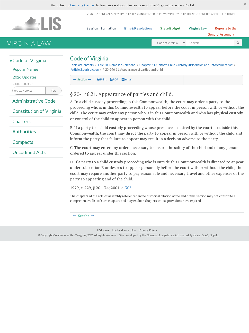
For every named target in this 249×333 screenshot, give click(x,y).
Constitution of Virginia (36, 111)
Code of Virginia (29, 60)
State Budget (170, 28)
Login (231, 13)
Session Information (101, 28)
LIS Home (103, 230)
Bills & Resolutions (138, 28)
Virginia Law (198, 28)
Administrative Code (34, 100)
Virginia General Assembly (105, 13)
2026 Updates (24, 76)
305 (128, 187)
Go (53, 91)
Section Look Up (23, 84)
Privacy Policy (169, 13)
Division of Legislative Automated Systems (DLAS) (178, 235)
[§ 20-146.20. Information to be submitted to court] (74, 79)
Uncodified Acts (29, 152)
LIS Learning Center (80, 5)
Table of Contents (82, 65)
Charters (21, 121)
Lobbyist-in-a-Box (124, 230)
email (128, 79)
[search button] (238, 42)
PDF (115, 79)
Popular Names (25, 69)
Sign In (214, 235)
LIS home (189, 13)
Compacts (22, 142)
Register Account (211, 13)
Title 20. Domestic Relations (116, 65)
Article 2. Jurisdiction (85, 69)
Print (103, 79)
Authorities (24, 131)
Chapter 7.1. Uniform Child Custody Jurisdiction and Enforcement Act (185, 65)
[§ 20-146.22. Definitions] (89, 79)
